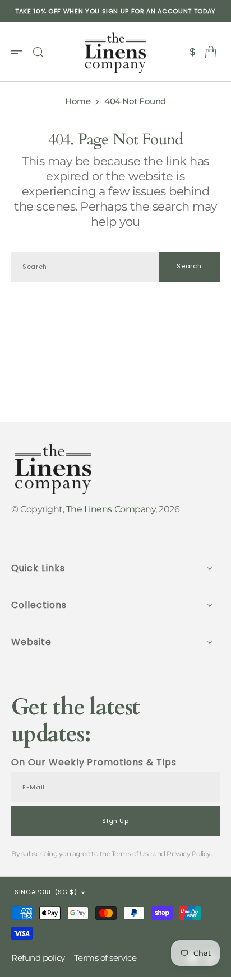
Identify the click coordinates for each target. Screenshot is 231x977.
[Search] (38, 52)
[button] (20, 52)
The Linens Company (110, 509)
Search (189, 265)
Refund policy (38, 957)
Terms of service (105, 957)
